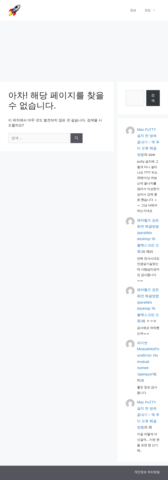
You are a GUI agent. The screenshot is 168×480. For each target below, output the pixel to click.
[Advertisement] (84, 49)
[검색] (76, 138)
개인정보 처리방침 (147, 472)
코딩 (147, 10)
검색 (153, 98)
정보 (133, 10)
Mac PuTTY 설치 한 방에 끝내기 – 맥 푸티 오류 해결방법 (148, 142)
